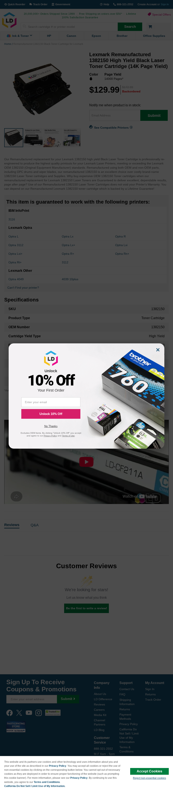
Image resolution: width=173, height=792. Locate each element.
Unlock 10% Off (50, 414)
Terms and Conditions (47, 782)
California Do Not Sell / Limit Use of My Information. (34, 786)
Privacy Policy (57, 765)
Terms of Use (68, 436)
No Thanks (51, 426)
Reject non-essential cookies (149, 778)
